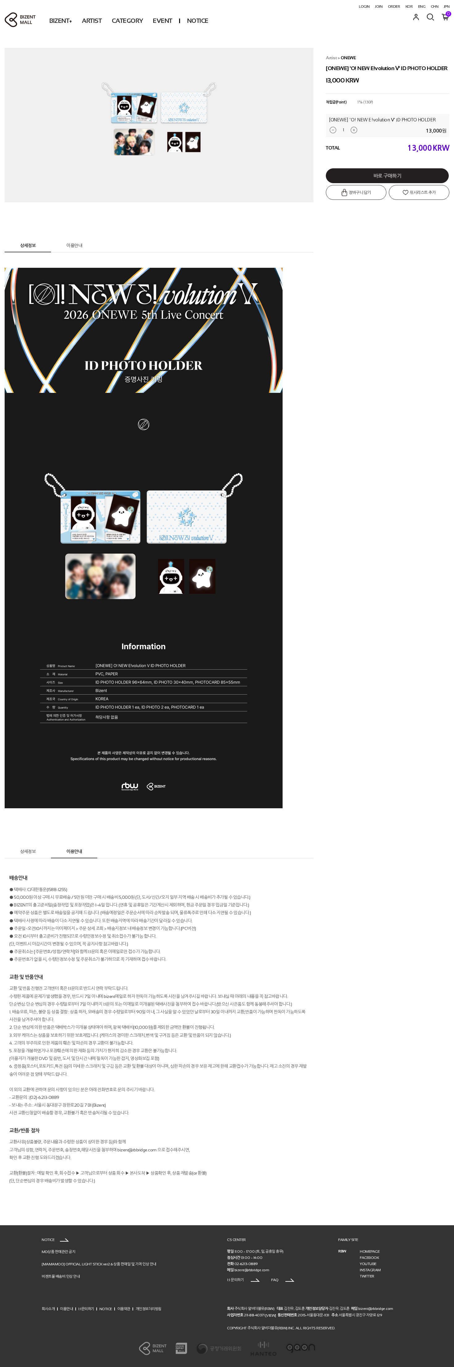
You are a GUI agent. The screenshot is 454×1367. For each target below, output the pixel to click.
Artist (331, 57)
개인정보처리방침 (149, 1308)
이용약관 (123, 1308)
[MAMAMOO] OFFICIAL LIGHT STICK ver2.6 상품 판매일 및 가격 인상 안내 (99, 1264)
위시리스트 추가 (422, 192)
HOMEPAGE (370, 1251)
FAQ (275, 1280)
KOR (409, 6)
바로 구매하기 (387, 176)
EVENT (162, 20)
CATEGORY (127, 20)
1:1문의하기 (86, 1308)
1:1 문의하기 (236, 1280)
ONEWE (348, 57)
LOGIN (364, 6)
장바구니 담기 (359, 192)
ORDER (394, 6)
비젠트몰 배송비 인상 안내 (61, 1276)
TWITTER (367, 1276)
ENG (422, 6)
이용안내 (74, 245)
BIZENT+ (60, 20)
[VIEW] (270, 1315)
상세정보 (28, 245)
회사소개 (48, 1308)
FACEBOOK (369, 1258)
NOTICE (197, 20)
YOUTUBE (368, 1264)
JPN (447, 6)
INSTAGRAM (370, 1270)
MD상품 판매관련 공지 (58, 1252)
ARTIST (92, 20)
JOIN (378, 6)
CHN (435, 6)
